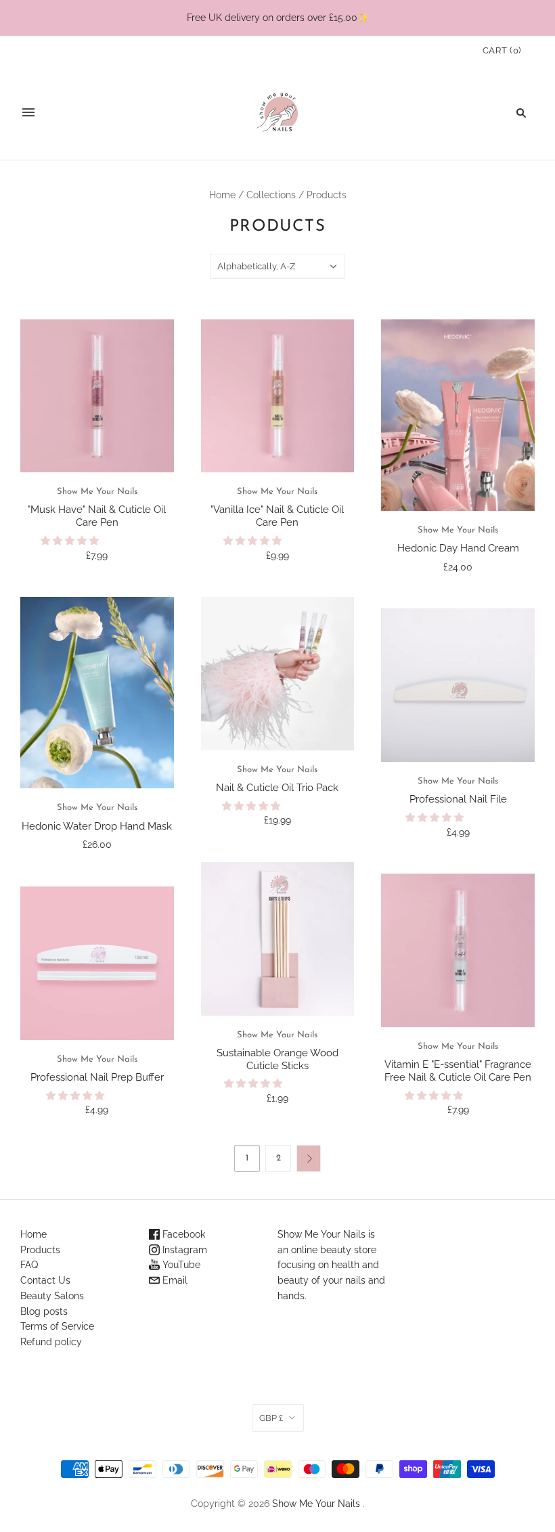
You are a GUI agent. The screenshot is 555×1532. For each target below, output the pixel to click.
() (502, 50)
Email (173, 1280)
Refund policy (51, 1341)
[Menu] (28, 112)
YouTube (180, 1264)
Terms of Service (57, 1326)
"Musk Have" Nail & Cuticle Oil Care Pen (97, 515)
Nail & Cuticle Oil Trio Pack (277, 788)
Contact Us (45, 1280)
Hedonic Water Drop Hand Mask (97, 826)
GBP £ (271, 1418)
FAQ (29, 1264)
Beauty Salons (52, 1295)
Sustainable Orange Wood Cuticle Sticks (277, 1059)
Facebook (182, 1234)
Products (40, 1249)
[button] (71, 540)
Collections (271, 194)
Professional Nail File (458, 799)
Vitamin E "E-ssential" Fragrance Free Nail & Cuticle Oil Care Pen (457, 1070)
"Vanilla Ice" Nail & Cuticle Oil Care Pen (277, 515)
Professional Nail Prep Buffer (97, 1077)
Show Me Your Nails (97, 491)
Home (222, 194)
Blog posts (44, 1311)
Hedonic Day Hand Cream (458, 548)
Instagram (183, 1249)
